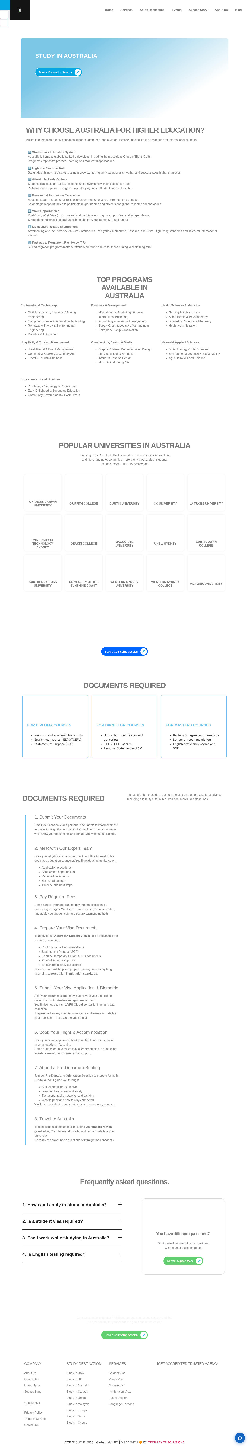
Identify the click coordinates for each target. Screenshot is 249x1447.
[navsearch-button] (1, 7)
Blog (238, 9)
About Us (221, 9)
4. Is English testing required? (53, 1254)
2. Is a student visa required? (52, 1221)
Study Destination (152, 9)
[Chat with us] (240, 1438)
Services (126, 9)
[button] (72, 1205)
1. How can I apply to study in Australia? (64, 1205)
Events (177, 9)
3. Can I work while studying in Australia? (65, 1238)
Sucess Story (198, 9)
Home (109, 9)
